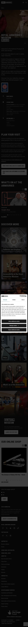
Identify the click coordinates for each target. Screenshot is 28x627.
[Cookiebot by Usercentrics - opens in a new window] (21, 296)
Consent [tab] (5, 299)
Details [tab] (14, 299)
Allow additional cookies (14, 321)
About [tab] (23, 299)
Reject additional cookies (14, 329)
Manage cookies (13, 325)
